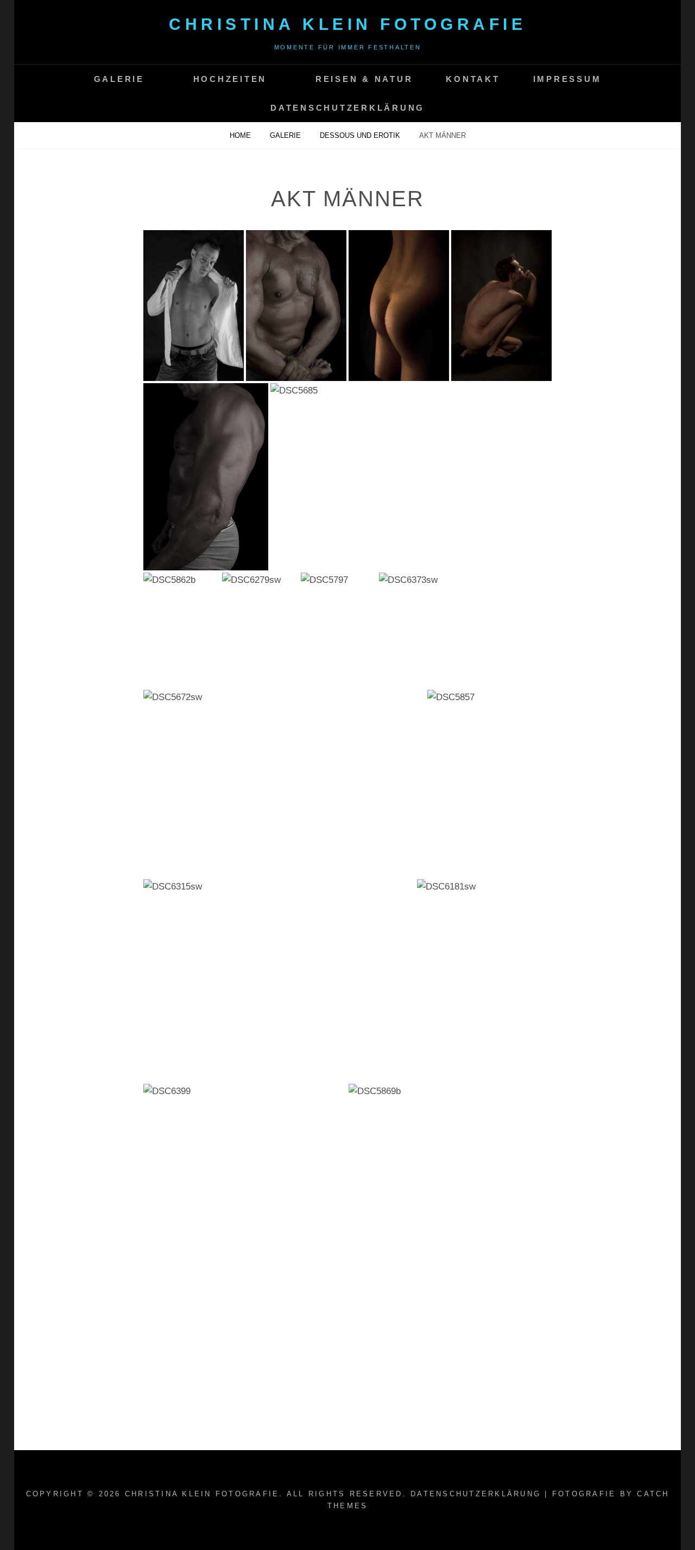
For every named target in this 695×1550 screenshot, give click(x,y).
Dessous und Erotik (361, 135)
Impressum (567, 79)
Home (241, 135)
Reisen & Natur (364, 79)
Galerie (119, 79)
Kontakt (473, 79)
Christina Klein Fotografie (347, 24)
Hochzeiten (230, 79)
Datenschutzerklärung (347, 107)
